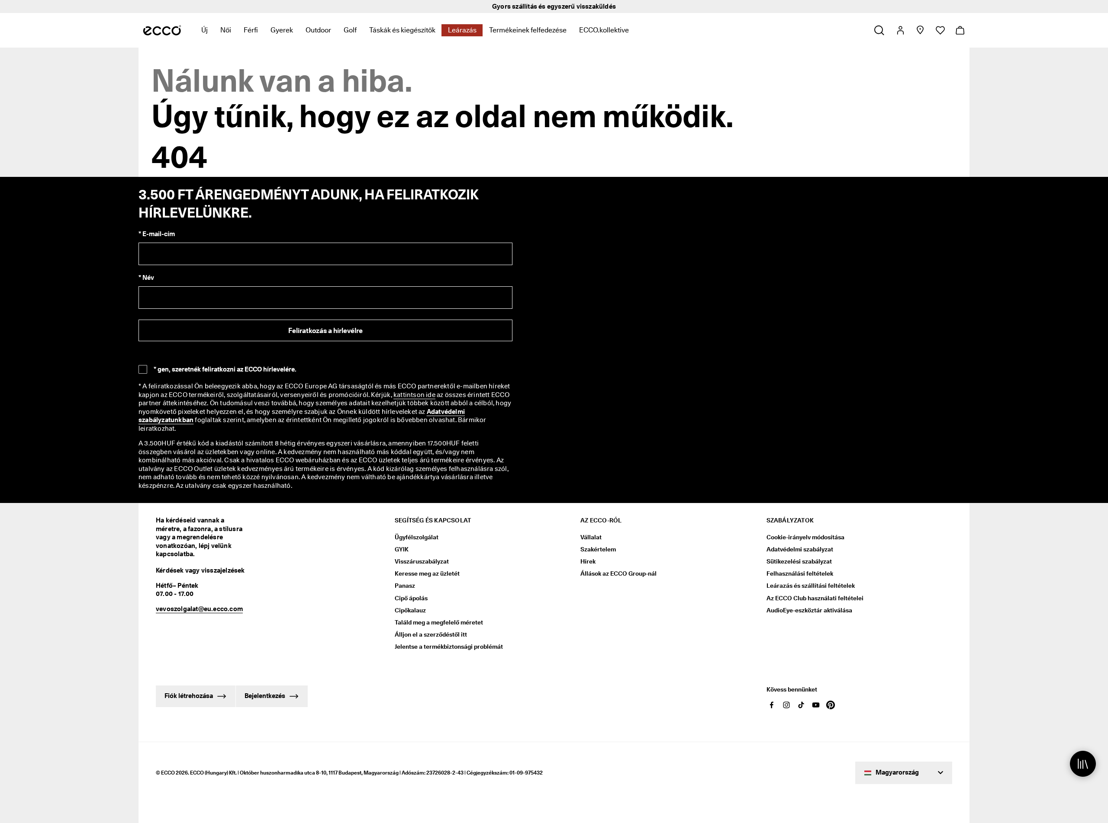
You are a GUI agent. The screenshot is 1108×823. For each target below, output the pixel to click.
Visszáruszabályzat (422, 561)
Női (225, 30)
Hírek (588, 561)
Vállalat (591, 537)
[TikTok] (801, 705)
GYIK (402, 549)
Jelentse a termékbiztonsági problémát (449, 646)
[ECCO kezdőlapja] (162, 30)
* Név (146, 278)
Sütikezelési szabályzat (799, 561)
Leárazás (462, 30)
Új (204, 30)
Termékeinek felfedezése (528, 30)
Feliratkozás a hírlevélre (325, 331)
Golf (350, 30)
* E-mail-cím (156, 234)
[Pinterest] (830, 705)
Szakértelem (598, 549)
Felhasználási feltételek (800, 573)
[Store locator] (920, 30)
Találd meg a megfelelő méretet (439, 622)
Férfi (251, 30)
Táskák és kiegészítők (402, 30)
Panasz (405, 585)
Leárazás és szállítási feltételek (811, 585)
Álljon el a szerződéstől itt (431, 634)
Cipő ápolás (411, 598)
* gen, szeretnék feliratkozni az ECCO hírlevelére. (225, 369)
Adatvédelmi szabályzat (800, 549)
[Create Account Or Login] (900, 30)
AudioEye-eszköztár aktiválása (809, 610)
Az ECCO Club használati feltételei (815, 598)
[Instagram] (786, 705)
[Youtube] (816, 705)
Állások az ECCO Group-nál (618, 573)
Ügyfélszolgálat (416, 537)
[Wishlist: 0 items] (940, 30)
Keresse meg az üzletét (427, 573)
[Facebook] (772, 705)
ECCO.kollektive (604, 30)
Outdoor (318, 30)
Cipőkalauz (410, 610)
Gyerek (282, 30)
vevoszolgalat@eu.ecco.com (199, 609)
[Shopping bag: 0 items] (960, 30)
